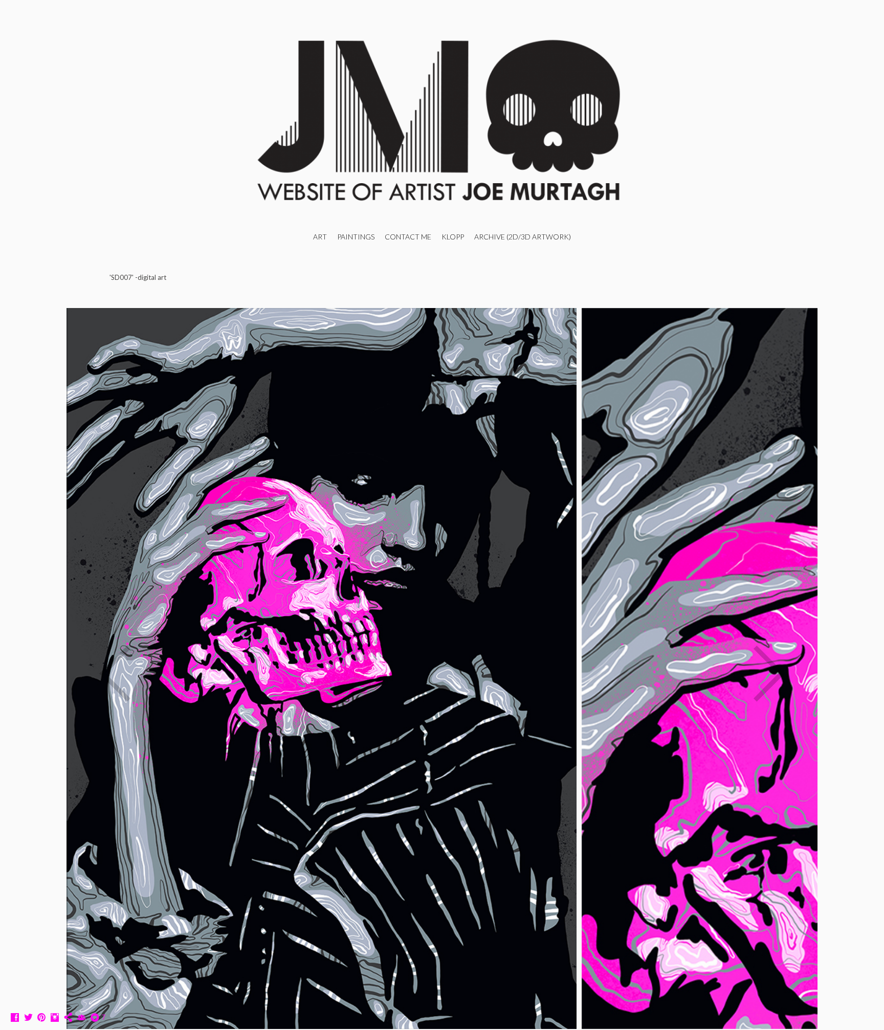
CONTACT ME (408, 236)
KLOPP (452, 236)
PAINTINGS (355, 236)
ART (320, 236)
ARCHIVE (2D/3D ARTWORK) (522, 236)
